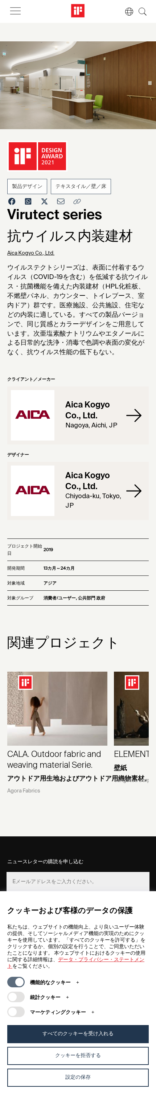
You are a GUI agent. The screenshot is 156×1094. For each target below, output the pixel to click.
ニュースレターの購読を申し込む (45, 861)
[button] (125, 11)
